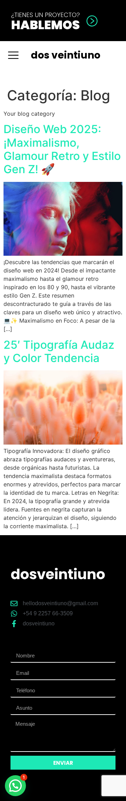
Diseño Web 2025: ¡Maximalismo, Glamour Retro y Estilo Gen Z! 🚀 (62, 149)
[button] (13, 55)
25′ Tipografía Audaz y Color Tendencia (59, 351)
